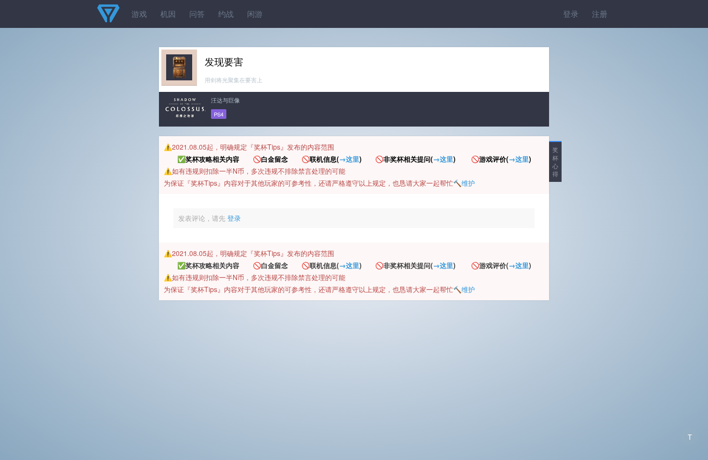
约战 (226, 13)
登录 (570, 13)
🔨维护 (464, 183)
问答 (197, 13)
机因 (168, 13)
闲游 (254, 13)
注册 (599, 13)
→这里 (349, 159)
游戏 (139, 13)
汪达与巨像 (225, 100)
